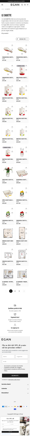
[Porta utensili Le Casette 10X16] (22, 69)
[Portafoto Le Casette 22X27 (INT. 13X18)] (22, 253)
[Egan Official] (15, 5)
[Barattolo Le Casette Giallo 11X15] (22, 90)
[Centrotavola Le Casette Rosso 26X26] (22, 171)
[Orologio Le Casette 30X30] (8, 233)
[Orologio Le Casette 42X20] (22, 233)
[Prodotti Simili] (12, 45)
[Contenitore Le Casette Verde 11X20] (8, 171)
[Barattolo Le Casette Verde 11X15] (8, 110)
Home (3, 9)
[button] (2, 4)
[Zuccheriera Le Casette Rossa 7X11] (22, 212)
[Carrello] (24, 4)
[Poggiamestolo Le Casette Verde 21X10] (22, 49)
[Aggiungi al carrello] (8, 54)
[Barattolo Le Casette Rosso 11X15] (22, 110)
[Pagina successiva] (24, 291)
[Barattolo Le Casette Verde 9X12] (22, 131)
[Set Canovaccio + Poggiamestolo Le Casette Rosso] (22, 273)
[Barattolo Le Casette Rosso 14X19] (8, 90)
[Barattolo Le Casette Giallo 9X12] (8, 131)
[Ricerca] (21, 4)
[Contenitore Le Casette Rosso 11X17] (22, 151)
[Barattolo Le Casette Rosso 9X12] (8, 151)
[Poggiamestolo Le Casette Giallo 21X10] (8, 69)
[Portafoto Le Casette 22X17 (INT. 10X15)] (8, 253)
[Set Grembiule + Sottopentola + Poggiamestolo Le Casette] (8, 273)
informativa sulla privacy (14, 379)
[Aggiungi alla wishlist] (12, 49)
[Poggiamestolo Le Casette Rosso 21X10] (8, 49)
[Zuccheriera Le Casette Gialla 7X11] (22, 192)
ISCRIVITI (15, 376)
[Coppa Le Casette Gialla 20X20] (8, 192)
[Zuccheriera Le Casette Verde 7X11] (8, 212)
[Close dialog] (28, 417)
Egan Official (19, 414)
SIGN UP (10, 431)
